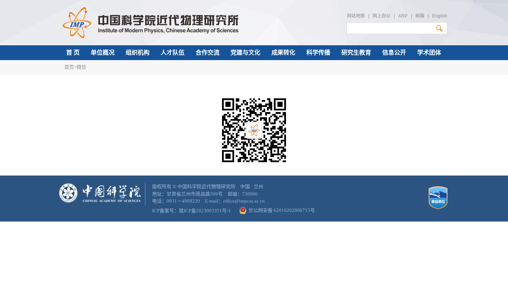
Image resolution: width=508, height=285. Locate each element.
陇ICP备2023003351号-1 (205, 210)
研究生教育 (356, 52)
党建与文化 (245, 52)
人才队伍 (172, 52)
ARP (403, 16)
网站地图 (356, 16)
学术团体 (429, 52)
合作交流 (207, 52)
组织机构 (137, 52)
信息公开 (394, 52)
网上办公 (381, 16)
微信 (81, 67)
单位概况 (103, 52)
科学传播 (318, 52)
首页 (69, 67)
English (439, 16)
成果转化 (283, 52)
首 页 (73, 52)
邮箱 (419, 16)
